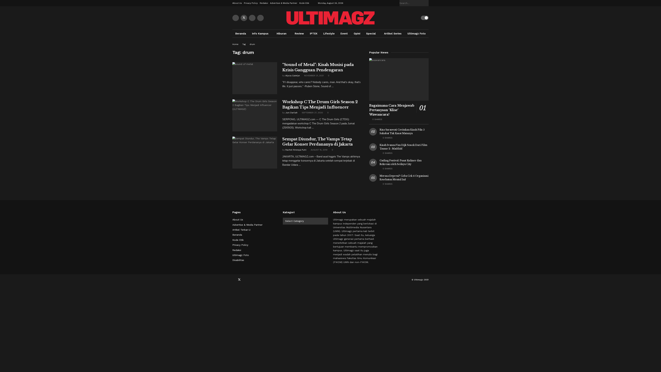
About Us (237, 3)
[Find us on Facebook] (235, 18)
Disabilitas (238, 260)
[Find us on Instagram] (260, 18)
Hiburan (281, 33)
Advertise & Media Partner (283, 3)
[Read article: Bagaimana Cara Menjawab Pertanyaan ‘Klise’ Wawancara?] (399, 79)
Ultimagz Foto (416, 33)
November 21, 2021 (313, 75)
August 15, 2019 (318, 150)
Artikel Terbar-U (241, 229)
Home (235, 44)
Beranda (240, 33)
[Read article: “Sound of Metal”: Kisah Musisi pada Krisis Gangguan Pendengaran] (254, 78)
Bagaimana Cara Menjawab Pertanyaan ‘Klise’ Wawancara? (391, 110)
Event (344, 33)
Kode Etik (304, 3)
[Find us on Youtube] (252, 18)
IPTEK (313, 33)
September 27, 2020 (312, 112)
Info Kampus (260, 33)
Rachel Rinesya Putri (295, 150)
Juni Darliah (291, 112)
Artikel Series (392, 33)
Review (299, 33)
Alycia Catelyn (292, 75)
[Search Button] (427, 3)
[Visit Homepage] (330, 18)
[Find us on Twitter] (244, 18)
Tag (244, 44)
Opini (357, 33)
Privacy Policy (251, 3)
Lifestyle (329, 33)
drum (252, 44)
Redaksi (264, 3)
